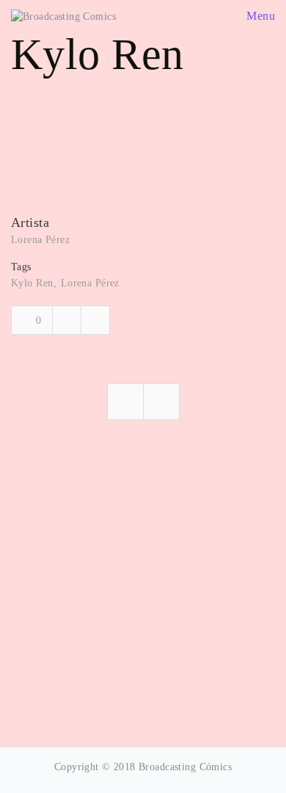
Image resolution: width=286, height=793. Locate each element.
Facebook (66, 320)
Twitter (95, 320)
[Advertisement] (143, 585)
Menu (259, 16)
